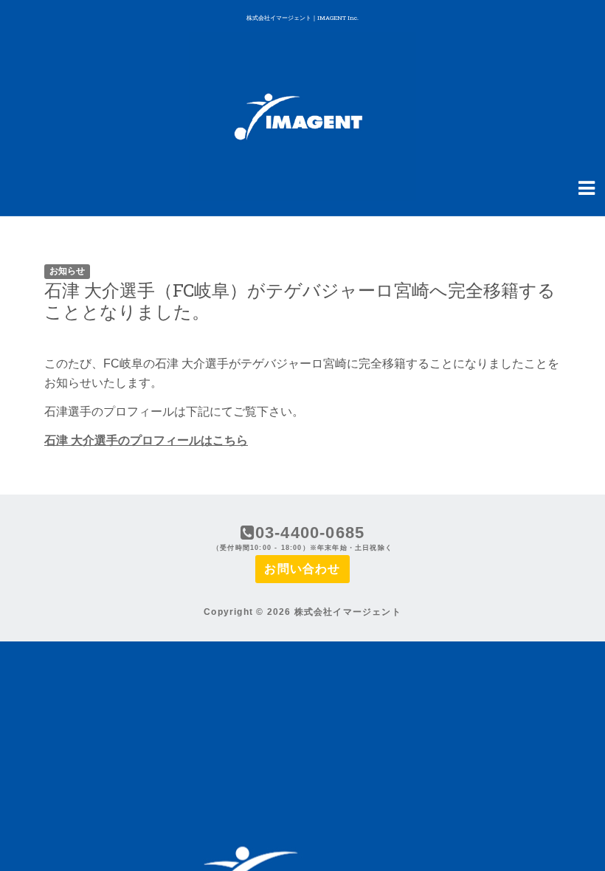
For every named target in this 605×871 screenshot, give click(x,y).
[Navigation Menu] (586, 186)
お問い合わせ (302, 568)
